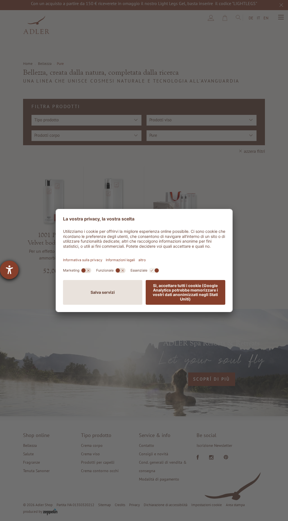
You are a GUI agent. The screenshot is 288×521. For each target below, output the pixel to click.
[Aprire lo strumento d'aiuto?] (9, 270)
